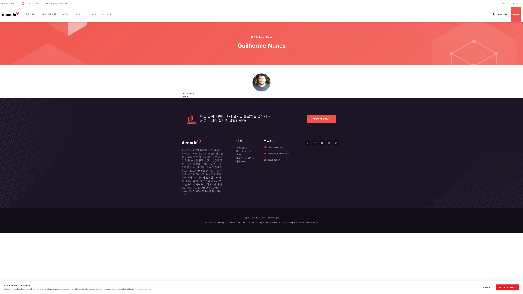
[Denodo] (10, 14)
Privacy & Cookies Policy (228, 222)
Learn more (148, 289)
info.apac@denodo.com (58, 3)
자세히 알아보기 (321, 118)
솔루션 (240, 154)
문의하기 (516, 14)
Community (505, 3)
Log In (515, 3)
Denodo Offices (311, 222)
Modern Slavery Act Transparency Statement (283, 222)
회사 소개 (241, 147)
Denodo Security (255, 222)
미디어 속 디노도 (245, 158)
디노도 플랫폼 (244, 151)
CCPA (243, 222)
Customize (485, 287)
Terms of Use (210, 222)
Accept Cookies (507, 287)
